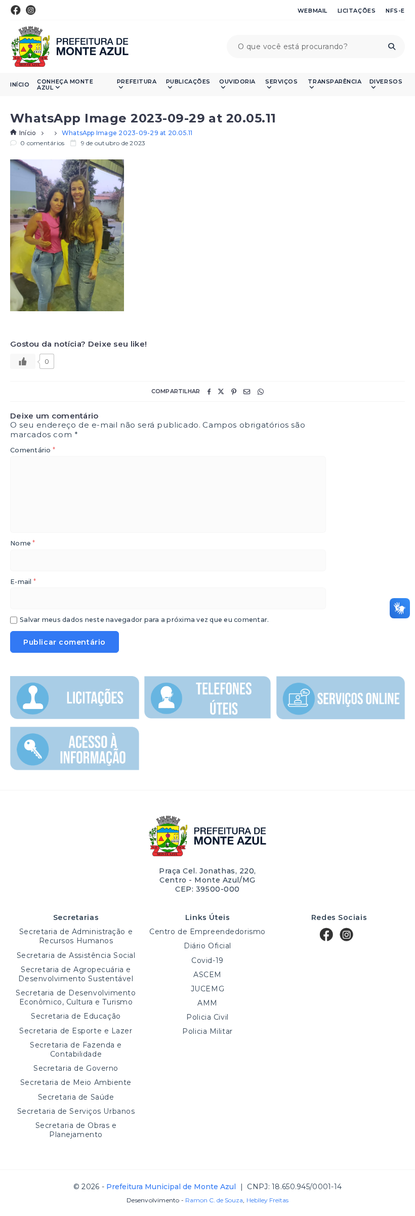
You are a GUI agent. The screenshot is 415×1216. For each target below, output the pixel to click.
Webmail (312, 10)
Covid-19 (207, 960)
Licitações (357, 10)
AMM (207, 1003)
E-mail (23, 582)
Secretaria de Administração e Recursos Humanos (76, 936)
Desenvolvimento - (185, 1200)
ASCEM (207, 974)
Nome (22, 543)
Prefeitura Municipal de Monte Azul (69, 46)
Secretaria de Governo (75, 1068)
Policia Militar (207, 1031)
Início (19, 85)
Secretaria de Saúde (76, 1097)
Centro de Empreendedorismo (207, 931)
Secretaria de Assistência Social (76, 955)
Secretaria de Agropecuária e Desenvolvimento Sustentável (75, 974)
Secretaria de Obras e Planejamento (76, 1130)
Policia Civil (207, 1017)
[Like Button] (22, 361)
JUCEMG (207, 988)
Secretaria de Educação (75, 1016)
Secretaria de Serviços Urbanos (76, 1111)
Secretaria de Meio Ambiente (76, 1082)
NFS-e (395, 10)
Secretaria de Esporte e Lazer (75, 1030)
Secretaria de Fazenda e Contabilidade (76, 1049)
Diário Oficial (207, 945)
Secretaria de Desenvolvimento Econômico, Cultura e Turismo (76, 997)
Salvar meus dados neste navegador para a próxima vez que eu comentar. (144, 620)
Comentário (32, 450)
